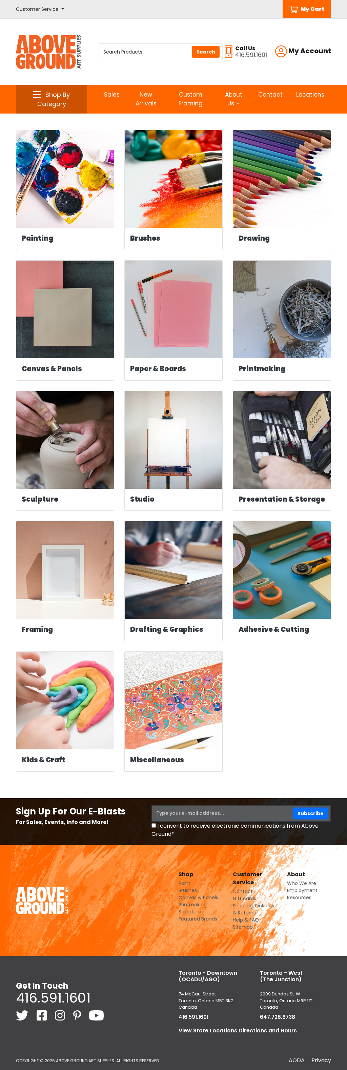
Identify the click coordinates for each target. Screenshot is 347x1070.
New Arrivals (146, 98)
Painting (37, 238)
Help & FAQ (246, 919)
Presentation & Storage (282, 499)
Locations (310, 94)
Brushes (145, 238)
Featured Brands (198, 918)
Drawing (254, 238)
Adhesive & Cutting (274, 629)
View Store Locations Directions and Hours (238, 1030)
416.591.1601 (53, 997)
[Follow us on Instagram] (60, 1015)
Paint (184, 883)
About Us (233, 98)
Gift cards (244, 898)
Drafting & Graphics (166, 629)
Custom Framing (191, 98)
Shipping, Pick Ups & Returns (253, 909)
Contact (270, 94)
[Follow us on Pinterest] (77, 1015)
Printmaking (262, 369)
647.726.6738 (277, 1017)
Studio (142, 499)
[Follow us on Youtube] (96, 1015)
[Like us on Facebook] (42, 1015)
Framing (37, 629)
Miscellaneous (157, 760)
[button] (40, 9)
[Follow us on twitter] (23, 1015)
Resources (299, 897)
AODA (297, 1060)
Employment (302, 890)
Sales (112, 94)
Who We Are (301, 883)
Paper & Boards (158, 369)
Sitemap (243, 927)
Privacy (321, 1060)
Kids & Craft (43, 760)
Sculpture (40, 499)
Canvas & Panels (52, 369)
